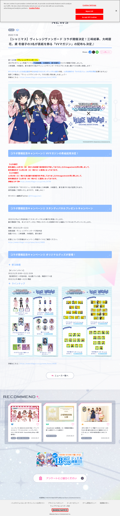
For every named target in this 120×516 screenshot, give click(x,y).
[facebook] (90, 52)
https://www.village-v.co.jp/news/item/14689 (38, 77)
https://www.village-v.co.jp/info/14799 (35, 181)
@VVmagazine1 (34, 196)
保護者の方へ (104, 503)
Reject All (89, 11)
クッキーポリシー (73, 503)
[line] (97, 52)
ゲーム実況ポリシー (89, 503)
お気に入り (107, 52)
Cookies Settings (89, 5)
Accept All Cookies (89, 17)
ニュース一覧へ (61, 375)
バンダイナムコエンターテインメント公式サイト (28, 503)
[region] (60, 11)
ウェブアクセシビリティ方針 (60, 506)
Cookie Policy (34, 8)
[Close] (116, 10)
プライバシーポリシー (55, 503)
